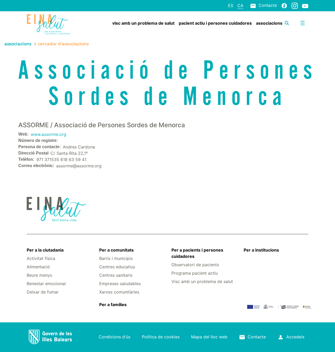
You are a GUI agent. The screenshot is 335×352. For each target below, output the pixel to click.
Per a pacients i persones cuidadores (197, 253)
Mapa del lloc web (209, 336)
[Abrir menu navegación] (302, 23)
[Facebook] (284, 5)
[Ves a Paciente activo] (50, 24)
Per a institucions (261, 250)
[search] (287, 23)
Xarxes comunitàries (119, 292)
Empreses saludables (120, 283)
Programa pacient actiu (194, 273)
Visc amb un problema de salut (202, 281)
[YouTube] (305, 5)
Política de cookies (161, 336)
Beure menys (39, 275)
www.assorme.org (48, 134)
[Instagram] (295, 5)
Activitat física (41, 258)
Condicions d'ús (114, 336)
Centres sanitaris (115, 275)
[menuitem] (143, 23)
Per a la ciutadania (45, 250)
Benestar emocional (46, 283)
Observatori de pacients (195, 264)
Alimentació (38, 266)
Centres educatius (117, 266)
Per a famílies (113, 304)
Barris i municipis (116, 258)
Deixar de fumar (43, 292)
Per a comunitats (116, 250)
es (230, 5)
